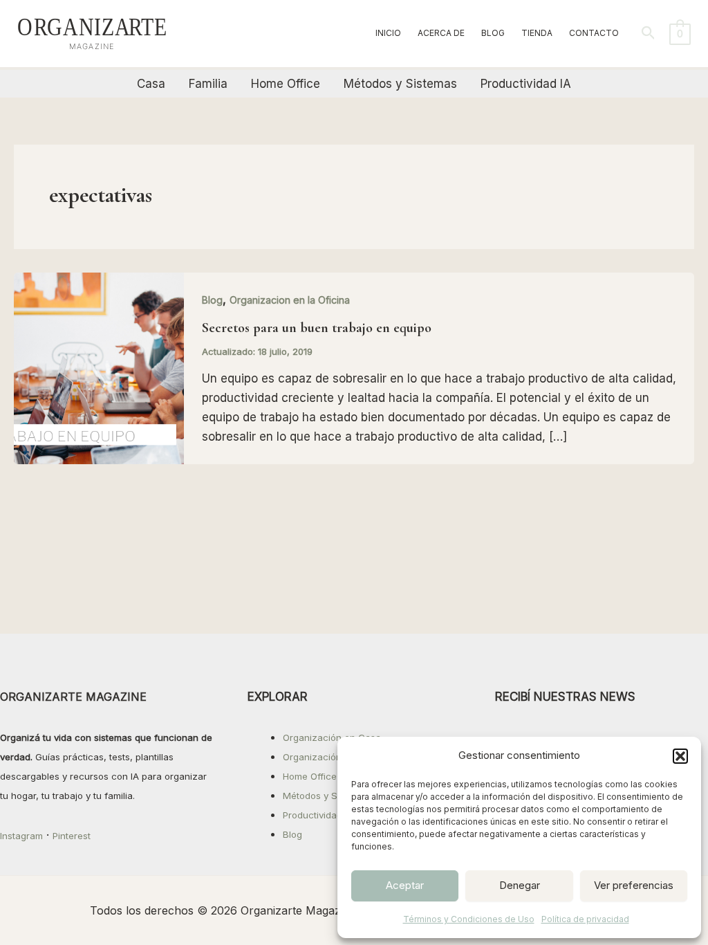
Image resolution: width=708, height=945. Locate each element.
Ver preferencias (633, 885)
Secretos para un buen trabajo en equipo (316, 328)
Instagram (21, 835)
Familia (208, 84)
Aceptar (405, 885)
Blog (493, 33)
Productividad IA (526, 84)
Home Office (285, 84)
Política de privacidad (585, 919)
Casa (151, 84)
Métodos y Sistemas (400, 84)
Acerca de (441, 33)
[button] (680, 756)
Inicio (388, 33)
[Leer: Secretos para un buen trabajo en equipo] (99, 367)
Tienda (536, 33)
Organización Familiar (330, 756)
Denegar (519, 885)
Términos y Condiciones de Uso (468, 919)
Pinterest (72, 835)
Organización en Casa (332, 737)
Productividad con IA (328, 814)
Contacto (594, 33)
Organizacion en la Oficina (290, 300)
